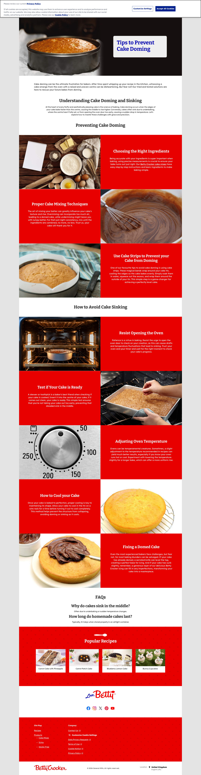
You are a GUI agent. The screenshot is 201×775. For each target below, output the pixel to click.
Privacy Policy (34, 4)
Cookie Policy (61, 15)
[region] (100, 8)
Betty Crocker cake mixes (153, 164)
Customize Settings (142, 8)
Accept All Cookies (165, 8)
